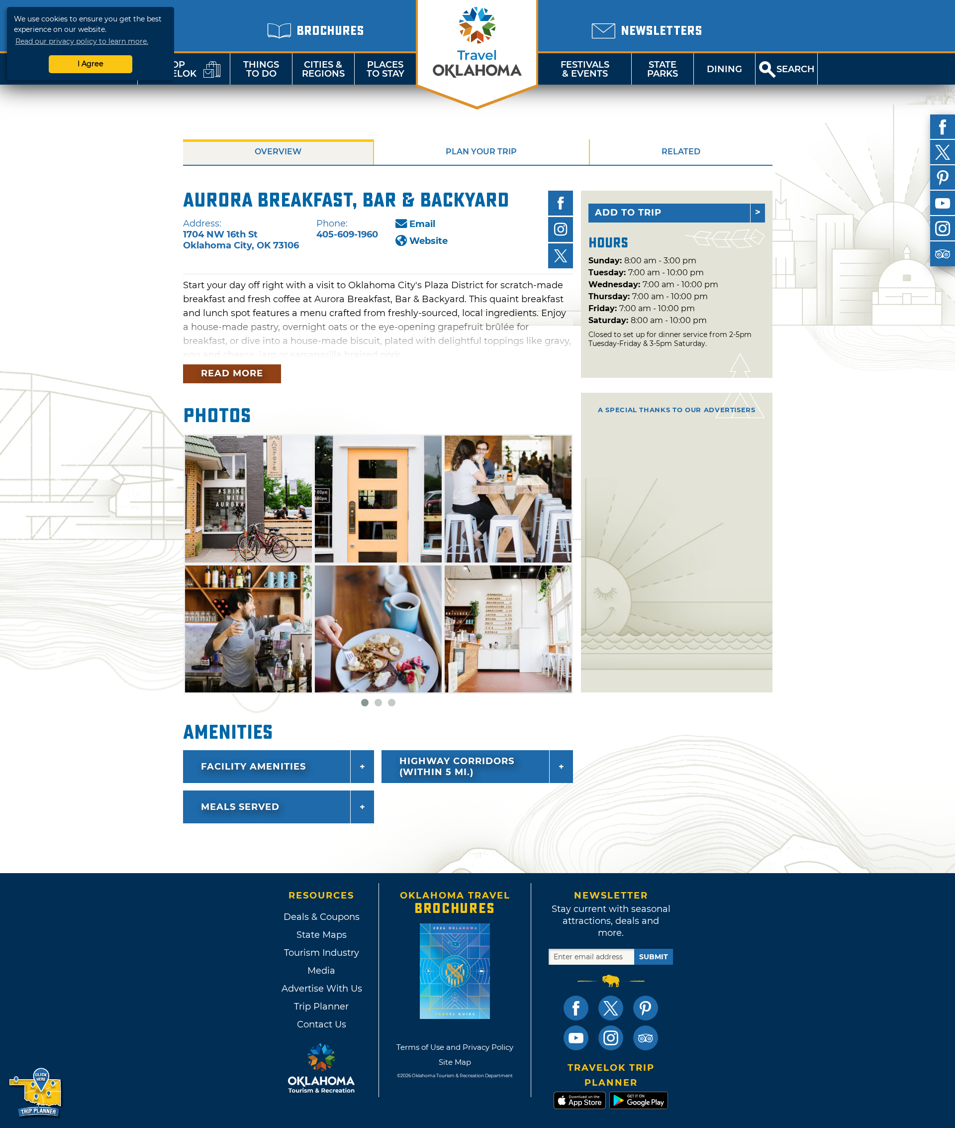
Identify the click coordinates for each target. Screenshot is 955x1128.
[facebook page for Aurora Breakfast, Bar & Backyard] (560, 203)
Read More (232, 373)
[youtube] (942, 203)
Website (428, 240)
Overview (278, 151)
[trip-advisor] (942, 253)
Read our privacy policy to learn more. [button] (81, 41)
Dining (724, 69)
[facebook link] (576, 1008)
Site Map (455, 1062)
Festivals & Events (585, 69)
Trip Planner (321, 1006)
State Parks (662, 69)
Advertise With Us (321, 988)
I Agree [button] (90, 63)
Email (422, 224)
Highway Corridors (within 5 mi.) (456, 767)
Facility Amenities (253, 766)
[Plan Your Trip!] (36, 1093)
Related (681, 151)
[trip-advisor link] (645, 1037)
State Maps (321, 934)
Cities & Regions (323, 69)
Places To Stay (385, 69)
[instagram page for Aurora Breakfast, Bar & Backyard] (560, 229)
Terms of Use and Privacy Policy (454, 1047)
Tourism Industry (321, 952)
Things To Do (261, 69)
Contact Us (321, 1024)
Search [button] (795, 69)
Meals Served (240, 806)
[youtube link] (576, 1037)
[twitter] (942, 152)
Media (321, 970)
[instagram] (942, 228)
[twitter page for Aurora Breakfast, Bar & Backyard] (560, 255)
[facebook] (942, 126)
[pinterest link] (645, 1008)
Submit (653, 956)
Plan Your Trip (481, 151)
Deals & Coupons (322, 916)
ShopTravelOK (171, 69)
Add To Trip (628, 212)
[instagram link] (610, 1037)
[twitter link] (610, 1008)
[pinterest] (942, 177)
